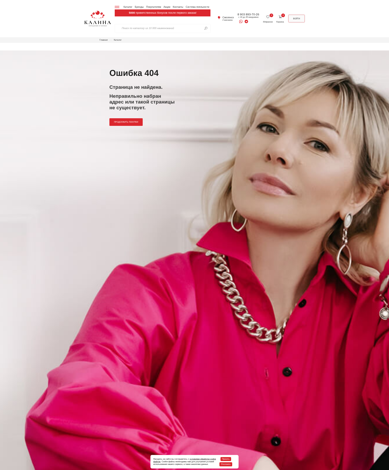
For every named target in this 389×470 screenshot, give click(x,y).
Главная (104, 40)
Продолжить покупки (126, 122)
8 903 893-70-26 (248, 14)
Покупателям (153, 7)
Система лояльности (197, 7)
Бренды (139, 7)
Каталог (128, 7)
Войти (296, 18)
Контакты (178, 7)
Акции (167, 7)
